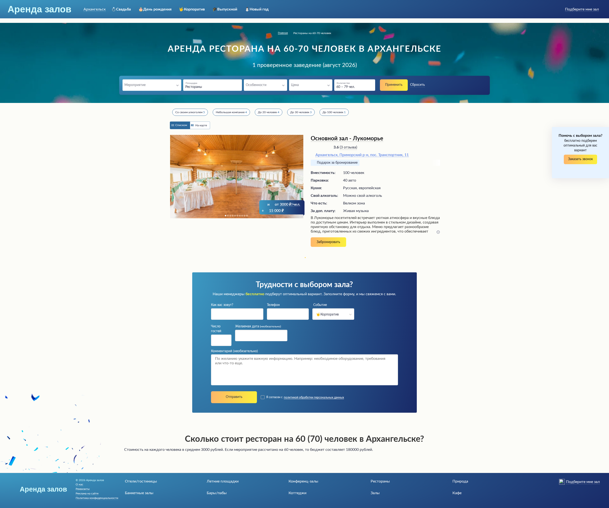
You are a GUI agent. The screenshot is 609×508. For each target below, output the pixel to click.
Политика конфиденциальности (97, 498)
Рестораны (380, 481)
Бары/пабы (217, 493)
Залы (375, 493)
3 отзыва (348, 147)
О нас (79, 484)
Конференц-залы (303, 481)
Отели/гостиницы (141, 481)
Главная (283, 32)
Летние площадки (223, 481)
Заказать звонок (580, 159)
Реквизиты (83, 489)
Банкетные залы (139, 493)
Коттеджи (297, 493)
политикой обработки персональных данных (314, 397)
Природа (460, 481)
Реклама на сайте (87, 493)
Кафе (457, 493)
